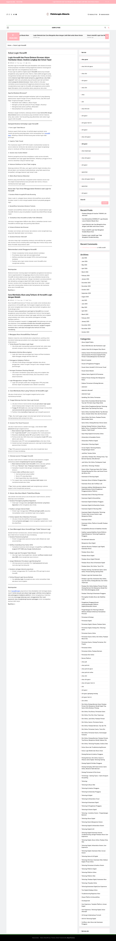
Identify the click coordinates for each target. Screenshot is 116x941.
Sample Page (56, 27)
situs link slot (85, 108)
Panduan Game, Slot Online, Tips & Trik (93, 566)
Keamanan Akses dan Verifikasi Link (92, 483)
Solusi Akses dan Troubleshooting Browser (94, 747)
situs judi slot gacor (87, 669)
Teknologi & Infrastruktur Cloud (90, 799)
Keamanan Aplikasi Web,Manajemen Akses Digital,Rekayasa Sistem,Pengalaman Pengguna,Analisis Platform (94, 489)
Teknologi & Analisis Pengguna (90, 788)
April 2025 (84, 311)
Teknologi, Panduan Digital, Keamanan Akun (94, 879)
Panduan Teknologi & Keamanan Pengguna (94, 593)
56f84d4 (12, 63)
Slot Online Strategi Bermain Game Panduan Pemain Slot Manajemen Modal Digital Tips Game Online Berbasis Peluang (94, 706)
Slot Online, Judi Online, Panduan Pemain (93, 718)
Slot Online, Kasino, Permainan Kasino (92, 722)
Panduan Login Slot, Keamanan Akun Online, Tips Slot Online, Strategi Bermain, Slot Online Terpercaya (94, 580)
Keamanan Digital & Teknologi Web (91, 509)
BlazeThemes (71, 937)
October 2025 (85, 289)
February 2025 (86, 318)
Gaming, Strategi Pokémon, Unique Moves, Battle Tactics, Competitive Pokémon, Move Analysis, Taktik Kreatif (94, 428)
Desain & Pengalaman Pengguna (91, 364)
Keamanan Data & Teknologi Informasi (92, 494)
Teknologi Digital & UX (88, 829)
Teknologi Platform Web (88, 876)
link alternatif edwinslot (88, 539)
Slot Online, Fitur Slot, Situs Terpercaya (93, 715)
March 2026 (85, 272)
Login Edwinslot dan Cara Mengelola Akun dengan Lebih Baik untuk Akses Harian (37, 35)
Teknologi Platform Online (89, 872)
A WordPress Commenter (89, 247)
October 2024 (85, 332)
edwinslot (84, 387)
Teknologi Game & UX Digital (90, 856)
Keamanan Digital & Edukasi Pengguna (92, 502)
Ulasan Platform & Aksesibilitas (91, 897)
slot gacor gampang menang (90, 693)
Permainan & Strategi (87, 617)
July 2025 (84, 300)
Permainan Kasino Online (89, 633)
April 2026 (84, 268)
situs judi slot (85, 665)
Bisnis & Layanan (86, 360)
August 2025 (85, 297)
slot (83, 101)
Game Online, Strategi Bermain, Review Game (94, 423)
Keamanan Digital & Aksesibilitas (91, 498)
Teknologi (84, 781)
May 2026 (84, 265)
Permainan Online (87, 647)
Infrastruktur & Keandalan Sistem (91, 437)
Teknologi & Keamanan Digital (90, 802)
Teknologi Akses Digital (88, 818)
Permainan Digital (87, 620)
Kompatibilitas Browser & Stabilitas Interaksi (94, 528)
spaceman (84, 172)
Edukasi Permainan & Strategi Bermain (92, 383)
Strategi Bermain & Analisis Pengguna (92, 754)
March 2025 (85, 314)
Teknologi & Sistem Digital (89, 809)
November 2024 (86, 328)
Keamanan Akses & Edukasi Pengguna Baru (94, 480)
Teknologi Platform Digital (89, 869)
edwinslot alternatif (87, 390)
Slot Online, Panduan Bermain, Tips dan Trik (94, 726)
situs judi (84, 662)
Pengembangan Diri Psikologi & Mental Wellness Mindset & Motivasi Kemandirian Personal (93, 611)
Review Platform (86, 658)
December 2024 (86, 325)
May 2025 (84, 307)
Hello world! (102, 247)
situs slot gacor (86, 137)
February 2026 (86, 275)
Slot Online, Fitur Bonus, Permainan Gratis (93, 711)
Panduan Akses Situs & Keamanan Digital (93, 562)
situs (83, 94)
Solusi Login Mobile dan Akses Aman (92, 751)
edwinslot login (86, 394)
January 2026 (85, 279)
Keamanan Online (86, 519)
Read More (11, 290)
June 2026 (84, 261)
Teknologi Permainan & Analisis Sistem (93, 865)
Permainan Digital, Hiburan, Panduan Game (94, 624)
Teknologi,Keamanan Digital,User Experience (94, 886)
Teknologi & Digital (87, 795)
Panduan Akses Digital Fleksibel (91, 559)
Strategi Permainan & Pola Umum (91, 772)
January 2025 (85, 321)
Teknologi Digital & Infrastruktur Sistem (93, 825)
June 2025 (84, 304)
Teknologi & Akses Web (88, 785)
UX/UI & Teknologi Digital (89, 918)
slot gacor (84, 80)
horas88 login (15, 591)
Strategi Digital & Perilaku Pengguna (92, 763)
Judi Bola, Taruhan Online (89, 453)
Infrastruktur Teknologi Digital (90, 444)
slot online (85, 700)
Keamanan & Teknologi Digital (90, 476)
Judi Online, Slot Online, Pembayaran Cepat (94, 462)
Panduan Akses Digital (88, 555)
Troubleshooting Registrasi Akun (91, 893)
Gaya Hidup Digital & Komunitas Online (93, 433)
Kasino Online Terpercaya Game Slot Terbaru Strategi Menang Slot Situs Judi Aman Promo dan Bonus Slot (94, 471)
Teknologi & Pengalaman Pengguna (91, 806)
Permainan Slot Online (88, 655)
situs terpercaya (86, 151)
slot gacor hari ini (87, 123)
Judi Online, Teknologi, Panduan (91, 466)
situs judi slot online (87, 672)
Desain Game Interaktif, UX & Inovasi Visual (94, 367)
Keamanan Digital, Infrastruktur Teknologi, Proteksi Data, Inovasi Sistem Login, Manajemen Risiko (93, 514)
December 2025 (86, 282)
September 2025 (86, 293)
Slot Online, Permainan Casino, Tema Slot (93, 729)
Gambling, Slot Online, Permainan (91, 397)
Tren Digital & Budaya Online (89, 890)
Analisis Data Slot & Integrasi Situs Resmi (93, 349)
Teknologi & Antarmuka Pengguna (91, 792)
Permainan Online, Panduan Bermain (92, 651)
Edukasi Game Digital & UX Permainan (92, 374)
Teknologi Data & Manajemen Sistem (92, 822)
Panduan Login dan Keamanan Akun (92, 575)
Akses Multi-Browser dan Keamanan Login (94, 345)
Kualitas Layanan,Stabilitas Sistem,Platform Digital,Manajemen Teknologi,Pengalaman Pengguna (94, 534)
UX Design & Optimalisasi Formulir (91, 915)
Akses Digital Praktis (87, 342)
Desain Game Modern (88, 371)
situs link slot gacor (87, 66)
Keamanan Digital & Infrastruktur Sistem (93, 505)
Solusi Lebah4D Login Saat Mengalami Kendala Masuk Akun (82, 2)
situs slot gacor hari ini (88, 179)
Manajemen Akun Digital (88, 543)
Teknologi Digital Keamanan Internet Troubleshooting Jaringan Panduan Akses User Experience (95, 834)
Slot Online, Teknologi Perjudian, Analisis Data (95, 743)
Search (82, 199)
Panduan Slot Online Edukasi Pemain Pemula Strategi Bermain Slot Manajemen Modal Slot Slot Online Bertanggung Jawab (94, 588)
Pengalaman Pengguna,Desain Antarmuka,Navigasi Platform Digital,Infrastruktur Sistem (90, 604)
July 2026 (84, 258)
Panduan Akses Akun (88, 552)
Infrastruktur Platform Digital (90, 440)
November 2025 (86, 286)
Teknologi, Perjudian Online (89, 883)
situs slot (84, 73)
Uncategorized (86, 900)
